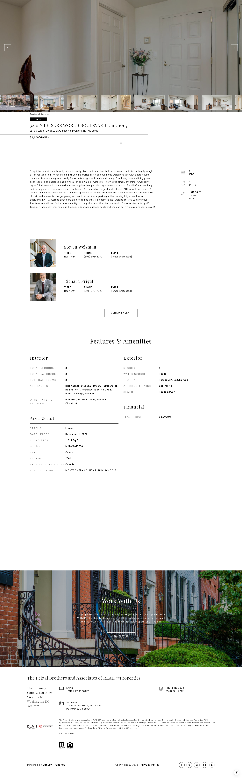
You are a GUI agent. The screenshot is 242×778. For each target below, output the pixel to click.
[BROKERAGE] (204, 765)
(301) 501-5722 (175, 691)
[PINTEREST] (197, 765)
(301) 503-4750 (93, 257)
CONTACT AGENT (121, 313)
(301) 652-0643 (66, 733)
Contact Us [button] (121, 636)
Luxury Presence (54, 765)
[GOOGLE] (212, 765)
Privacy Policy (150, 765)
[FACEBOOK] (182, 765)
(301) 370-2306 (93, 291)
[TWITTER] (189, 765)
